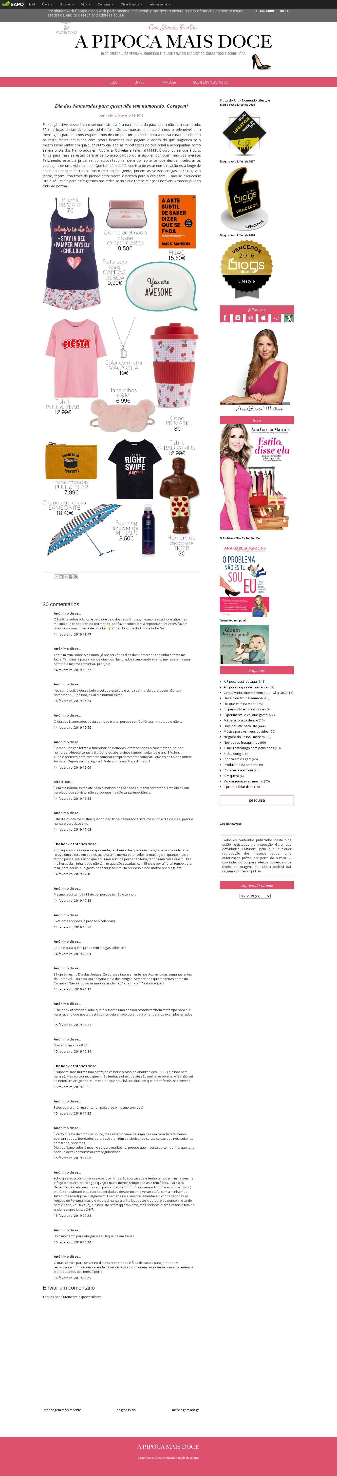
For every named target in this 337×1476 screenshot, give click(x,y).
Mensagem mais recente (62, 1410)
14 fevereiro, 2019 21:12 (72, 989)
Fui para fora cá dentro (241, 720)
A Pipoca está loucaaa (240, 681)
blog (113, 82)
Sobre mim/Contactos (210, 82)
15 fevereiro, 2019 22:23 (72, 1215)
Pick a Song (232, 753)
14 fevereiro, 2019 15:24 (72, 700)
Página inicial (126, 1410)
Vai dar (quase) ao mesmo (243, 781)
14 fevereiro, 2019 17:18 (72, 874)
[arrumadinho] (290, 319)
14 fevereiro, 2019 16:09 (72, 767)
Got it (285, 11)
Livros (140, 82)
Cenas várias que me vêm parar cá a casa (255, 692)
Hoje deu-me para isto (240, 726)
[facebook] (226, 319)
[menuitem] (31, 4)
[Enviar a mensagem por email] (56, 576)
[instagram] (239, 319)
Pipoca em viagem (237, 759)
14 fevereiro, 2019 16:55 (72, 798)
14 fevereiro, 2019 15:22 (72, 670)
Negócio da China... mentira (244, 737)
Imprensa (169, 82)
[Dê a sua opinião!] (61, 576)
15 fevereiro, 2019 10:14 (72, 1051)
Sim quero (231, 776)
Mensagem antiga (186, 1410)
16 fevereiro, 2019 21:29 (72, 1278)
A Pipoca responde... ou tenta (246, 687)
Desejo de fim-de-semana (243, 698)
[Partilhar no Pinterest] (75, 576)
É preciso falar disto (238, 786)
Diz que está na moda (240, 703)
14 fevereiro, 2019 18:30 (72, 927)
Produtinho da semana (241, 764)
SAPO (12, 4)
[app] (264, 319)
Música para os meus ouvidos (246, 731)
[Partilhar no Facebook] (70, 576)
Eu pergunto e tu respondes (245, 709)
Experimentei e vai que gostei (246, 715)
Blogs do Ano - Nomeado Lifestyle (245, 100)
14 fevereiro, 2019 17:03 (72, 829)
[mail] (251, 319)
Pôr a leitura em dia (238, 770)
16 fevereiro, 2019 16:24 (72, 1242)
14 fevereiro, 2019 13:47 (72, 634)
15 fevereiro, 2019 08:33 (72, 1024)
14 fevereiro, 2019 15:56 (72, 727)
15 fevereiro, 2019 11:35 (72, 1113)
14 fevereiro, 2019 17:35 (72, 900)
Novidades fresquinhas (241, 742)
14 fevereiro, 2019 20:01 (72, 954)
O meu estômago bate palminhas (249, 748)
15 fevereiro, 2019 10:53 (72, 1087)
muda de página (188, 1457)
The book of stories (70, 844)
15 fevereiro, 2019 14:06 (72, 1158)
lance (150, 1457)
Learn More (265, 11)
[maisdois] (277, 319)
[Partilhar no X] (65, 576)
